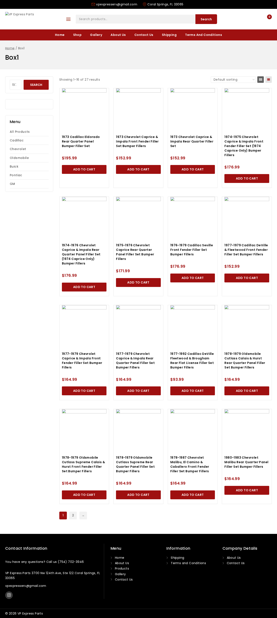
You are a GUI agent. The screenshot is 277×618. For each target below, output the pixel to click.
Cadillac (17, 140)
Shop (77, 35)
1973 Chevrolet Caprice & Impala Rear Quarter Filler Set (191, 141)
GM (12, 184)
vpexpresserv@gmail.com (25, 586)
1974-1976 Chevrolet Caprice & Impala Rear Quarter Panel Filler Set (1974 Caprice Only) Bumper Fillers (81, 254)
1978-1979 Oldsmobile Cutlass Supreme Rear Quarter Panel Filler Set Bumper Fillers (135, 464)
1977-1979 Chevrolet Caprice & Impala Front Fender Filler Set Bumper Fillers (82, 361)
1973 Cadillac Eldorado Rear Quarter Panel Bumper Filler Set (81, 141)
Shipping (169, 35)
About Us (118, 35)
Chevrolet (18, 149)
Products (122, 568)
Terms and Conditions (203, 35)
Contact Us (143, 35)
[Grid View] (260, 79)
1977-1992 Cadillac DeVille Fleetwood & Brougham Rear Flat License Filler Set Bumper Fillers (192, 361)
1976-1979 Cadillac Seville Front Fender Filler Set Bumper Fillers (191, 249)
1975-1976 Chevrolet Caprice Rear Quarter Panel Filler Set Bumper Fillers (135, 252)
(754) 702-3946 (71, 562)
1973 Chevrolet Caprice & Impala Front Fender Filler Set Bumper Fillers (137, 141)
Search (206, 19)
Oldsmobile (19, 158)
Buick (14, 166)
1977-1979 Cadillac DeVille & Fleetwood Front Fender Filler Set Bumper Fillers (246, 249)
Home (60, 35)
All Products (20, 132)
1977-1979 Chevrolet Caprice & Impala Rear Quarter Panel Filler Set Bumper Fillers (135, 361)
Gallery (96, 35)
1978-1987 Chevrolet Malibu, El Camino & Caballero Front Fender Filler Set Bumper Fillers (189, 464)
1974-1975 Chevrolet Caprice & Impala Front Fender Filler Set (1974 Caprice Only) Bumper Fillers (243, 146)
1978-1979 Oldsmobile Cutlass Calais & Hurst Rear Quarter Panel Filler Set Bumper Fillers (244, 361)
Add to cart (84, 169)
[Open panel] (68, 19)
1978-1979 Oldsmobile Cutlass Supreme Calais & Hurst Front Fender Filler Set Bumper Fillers (83, 464)
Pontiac (16, 175)
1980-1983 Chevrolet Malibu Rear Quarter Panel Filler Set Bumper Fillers (246, 462)
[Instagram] (9, 595)
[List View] (268, 79)
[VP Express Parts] (32, 19)
